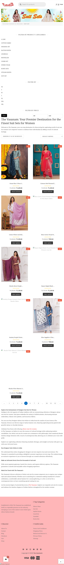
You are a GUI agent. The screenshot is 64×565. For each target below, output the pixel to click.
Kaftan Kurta (6, 50)
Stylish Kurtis (6, 72)
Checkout (4, 536)
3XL (2, 104)
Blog (2, 533)
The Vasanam (33, 485)
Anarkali (4, 54)
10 (47, 403)
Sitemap (35, 538)
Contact (3, 531)
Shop (2, 541)
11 (51, 403)
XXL (2, 101)
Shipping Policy (37, 531)
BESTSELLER (5, 57)
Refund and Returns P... (40, 533)
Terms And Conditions (40, 528)
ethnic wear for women (29, 429)
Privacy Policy (37, 536)
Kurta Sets (5, 68)
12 (55, 403)
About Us (4, 528)
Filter (4, 115)
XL (2, 98)
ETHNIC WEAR (5, 65)
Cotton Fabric (6, 43)
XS (2, 87)
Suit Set (4, 76)
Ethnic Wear (37, 506)
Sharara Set (5, 46)
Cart (2, 538)
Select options (16, 191)
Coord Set (4, 61)
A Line (3, 39)
